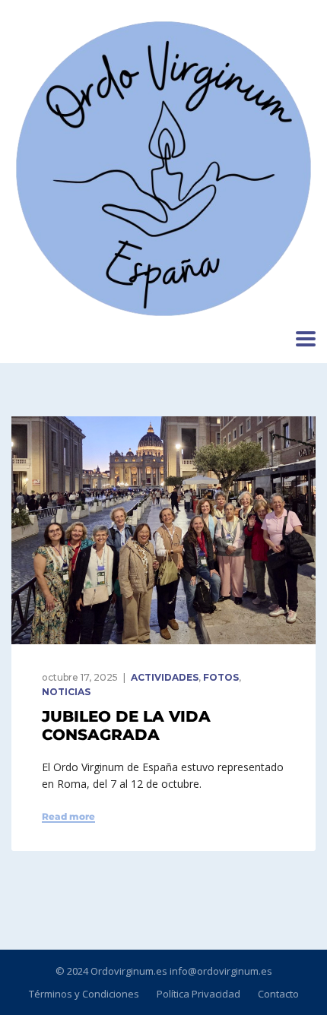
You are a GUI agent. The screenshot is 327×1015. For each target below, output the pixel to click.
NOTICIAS (66, 691)
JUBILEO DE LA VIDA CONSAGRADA (126, 725)
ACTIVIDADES (164, 677)
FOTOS (221, 677)
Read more (68, 816)
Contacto (278, 994)
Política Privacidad (198, 994)
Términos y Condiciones (84, 994)
